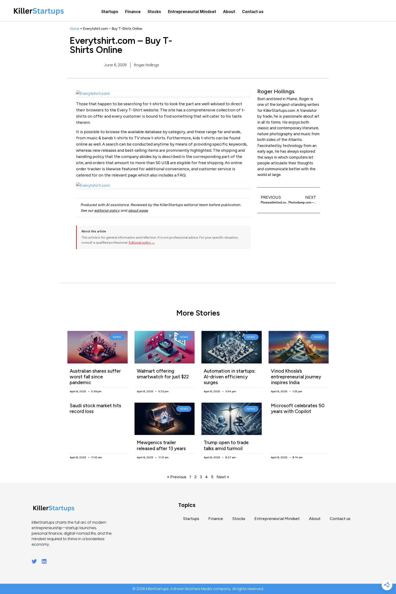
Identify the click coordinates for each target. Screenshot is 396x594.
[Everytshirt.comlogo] (163, 185)
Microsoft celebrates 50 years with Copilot (297, 408)
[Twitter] (34, 561)
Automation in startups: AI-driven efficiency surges (230, 376)
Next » (223, 476)
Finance (133, 11)
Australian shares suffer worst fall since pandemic (95, 376)
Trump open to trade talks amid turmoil (226, 445)
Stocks (154, 11)
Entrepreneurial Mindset (192, 11)
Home (74, 28)
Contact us (253, 11)
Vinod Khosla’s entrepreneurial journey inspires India (296, 376)
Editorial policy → (142, 243)
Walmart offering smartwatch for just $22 (163, 374)
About (229, 11)
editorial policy (107, 210)
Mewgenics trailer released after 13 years (161, 445)
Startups (109, 11)
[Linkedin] (44, 561)
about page (138, 210)
